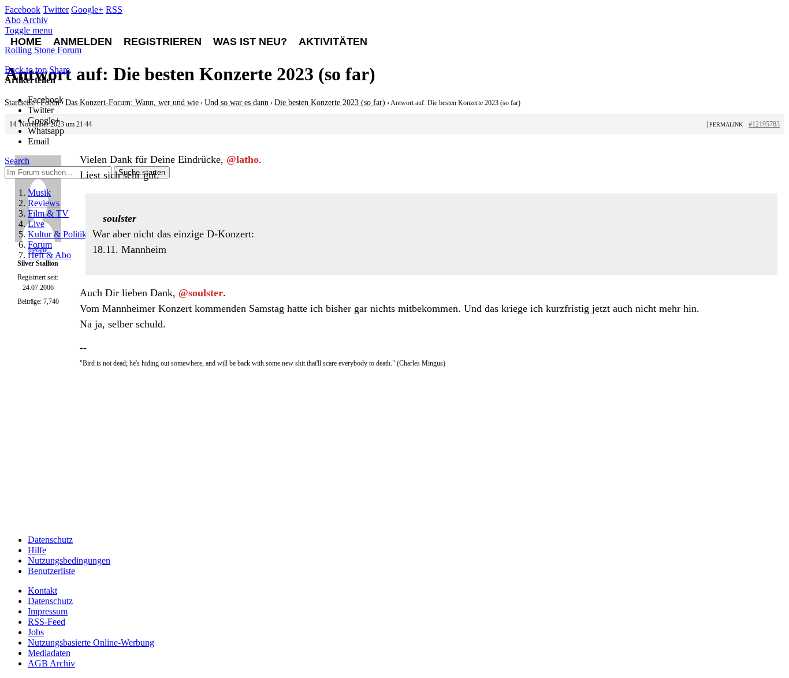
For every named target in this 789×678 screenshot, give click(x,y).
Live (36, 224)
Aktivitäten (333, 41)
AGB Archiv (51, 663)
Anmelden (82, 41)
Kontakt (42, 590)
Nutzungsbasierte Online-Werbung (91, 642)
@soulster (200, 293)
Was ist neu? (250, 41)
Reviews (43, 203)
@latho (242, 159)
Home (26, 41)
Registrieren (163, 41)
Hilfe (37, 550)
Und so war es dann (236, 102)
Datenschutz (50, 540)
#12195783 (764, 124)
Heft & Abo (49, 255)
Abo (13, 20)
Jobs (36, 632)
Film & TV (48, 213)
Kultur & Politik (57, 234)
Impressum (48, 611)
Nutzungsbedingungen (69, 560)
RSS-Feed (46, 622)
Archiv (35, 20)
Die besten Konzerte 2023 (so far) (329, 102)
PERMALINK (726, 124)
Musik (39, 193)
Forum (40, 244)
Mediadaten (49, 653)
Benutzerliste (51, 571)
